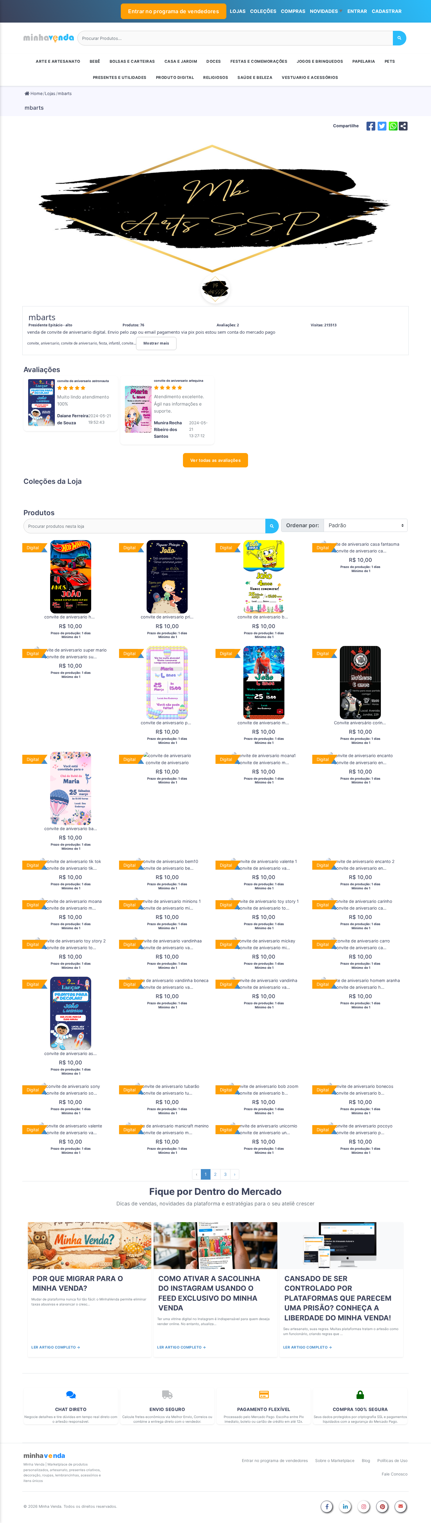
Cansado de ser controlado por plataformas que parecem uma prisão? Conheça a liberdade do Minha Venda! (337, 1298)
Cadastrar (387, 11)
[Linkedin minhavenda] (345, 1507)
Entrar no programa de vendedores (173, 11)
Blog (366, 1460)
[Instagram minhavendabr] (363, 1507)
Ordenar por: (302, 525)
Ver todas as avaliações (215, 460)
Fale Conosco (395, 1474)
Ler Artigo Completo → (55, 1347)
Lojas (50, 93)
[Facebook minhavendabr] (326, 1507)
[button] (326, 11)
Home (36, 93)
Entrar (357, 11)
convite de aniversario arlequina (178, 381)
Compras (293, 11)
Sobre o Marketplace (334, 1460)
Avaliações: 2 (228, 325)
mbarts (65, 93)
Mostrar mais (156, 343)
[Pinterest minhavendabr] (382, 1507)
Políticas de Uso (392, 1460)
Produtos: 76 (133, 325)
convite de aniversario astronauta (83, 381)
